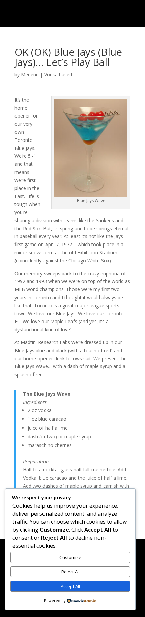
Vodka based (58, 74)
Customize (70, 557)
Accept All (70, 586)
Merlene (30, 74)
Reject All (70, 572)
